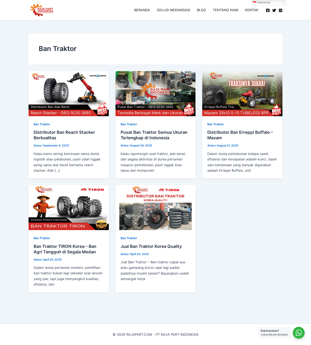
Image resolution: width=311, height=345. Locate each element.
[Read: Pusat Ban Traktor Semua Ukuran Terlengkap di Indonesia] (156, 93)
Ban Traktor (42, 124)
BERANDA (142, 10)
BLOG (201, 10)
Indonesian (263, 2)
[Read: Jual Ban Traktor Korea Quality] (156, 207)
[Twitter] (274, 10)
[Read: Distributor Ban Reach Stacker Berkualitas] (69, 93)
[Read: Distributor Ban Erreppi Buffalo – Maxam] (242, 93)
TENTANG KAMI (225, 10)
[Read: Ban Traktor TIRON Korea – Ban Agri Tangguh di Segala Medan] (69, 207)
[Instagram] (280, 10)
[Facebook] (268, 10)
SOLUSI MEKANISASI (173, 10)
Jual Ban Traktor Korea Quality (151, 246)
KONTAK (251, 10)
